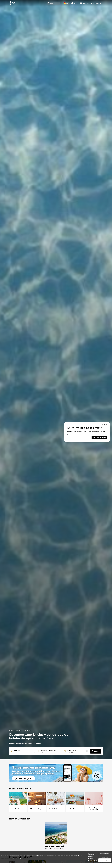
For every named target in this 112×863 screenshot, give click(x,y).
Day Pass (18, 809)
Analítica (91, 856)
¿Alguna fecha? (71, 750)
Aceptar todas (104, 860)
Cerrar (104, 424)
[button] (49, 752)
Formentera (59, 848)
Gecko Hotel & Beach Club (54, 846)
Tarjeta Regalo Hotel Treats (94, 809)
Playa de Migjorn (50, 848)
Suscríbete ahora (99, 437)
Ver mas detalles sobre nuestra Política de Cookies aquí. (13, 858)
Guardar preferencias (104, 853)
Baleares (28, 730)
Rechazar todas (105, 857)
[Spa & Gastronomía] (56, 798)
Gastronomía (75, 809)
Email (68, 435)
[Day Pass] (56, 773)
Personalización (93, 860)
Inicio (11, 730)
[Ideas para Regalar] (37, 798)
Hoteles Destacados (19, 818)
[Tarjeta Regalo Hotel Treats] (94, 798)
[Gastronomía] (75, 798)
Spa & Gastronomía (56, 809)
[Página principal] (13, 3)
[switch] (86, 751)
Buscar (96, 751)
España (18, 730)
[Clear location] (31, 752)
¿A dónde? (17, 750)
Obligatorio (92, 854)
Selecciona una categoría (48, 750)
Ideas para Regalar (37, 809)
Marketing (91, 858)
